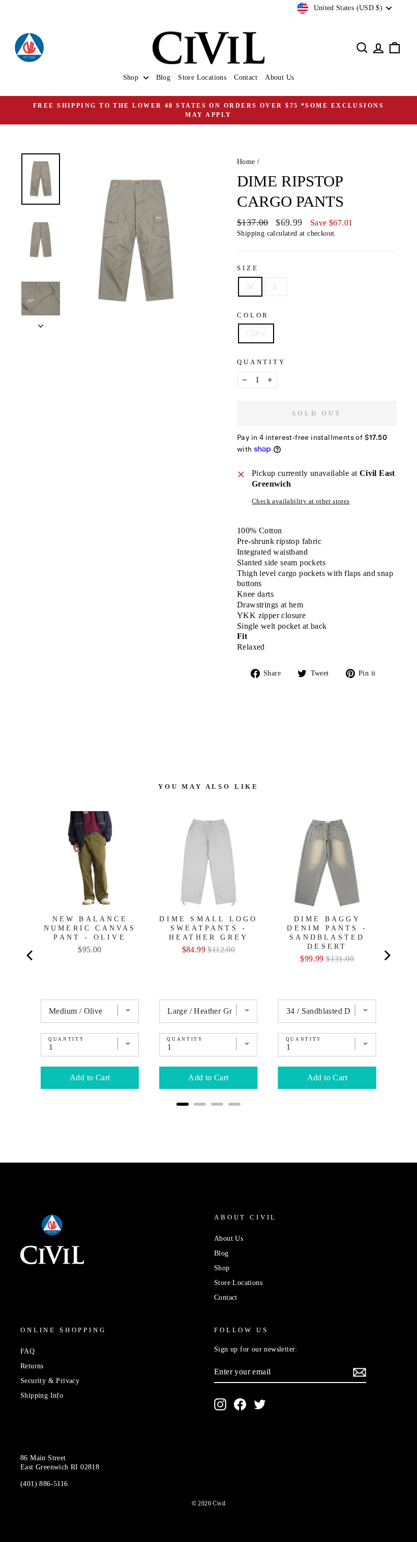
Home (246, 162)
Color (253, 315)
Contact (245, 77)
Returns (32, 1366)
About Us (279, 77)
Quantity (261, 362)
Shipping (250, 233)
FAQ (27, 1351)
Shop (132, 77)
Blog (163, 77)
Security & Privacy (49, 1381)
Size (247, 268)
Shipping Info (41, 1395)
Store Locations (202, 77)
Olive (256, 333)
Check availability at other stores (301, 501)
